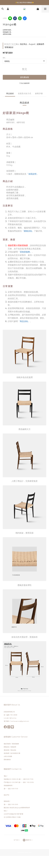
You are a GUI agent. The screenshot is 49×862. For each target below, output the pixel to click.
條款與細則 (7, 744)
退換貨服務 (15, 744)
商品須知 (13, 750)
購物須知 (6, 747)
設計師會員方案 (15, 753)
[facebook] (15, 18)
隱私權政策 (7, 759)
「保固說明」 (32, 174)
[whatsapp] (20, 18)
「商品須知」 (24, 321)
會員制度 (6, 753)
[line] (10, 18)
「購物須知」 (28, 231)
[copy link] (25, 18)
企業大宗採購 (8, 756)
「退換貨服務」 (25, 252)
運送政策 (6, 750)
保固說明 (13, 747)
